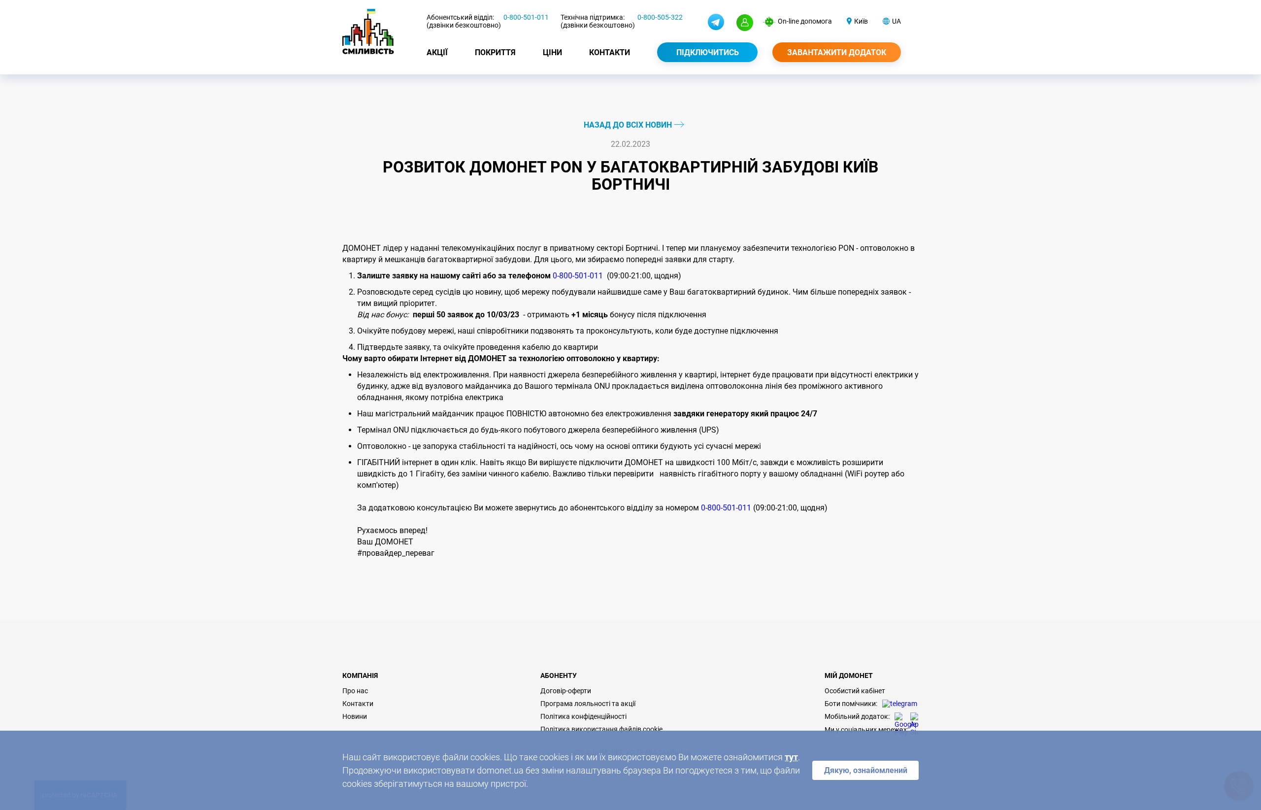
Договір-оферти (565, 691)
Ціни (552, 52)
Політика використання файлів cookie (601, 729)
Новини (354, 716)
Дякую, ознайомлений (865, 770)
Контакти (609, 52)
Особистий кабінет (855, 691)
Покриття (495, 52)
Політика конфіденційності (583, 716)
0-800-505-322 (660, 17)
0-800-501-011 (526, 17)
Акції (437, 52)
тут (791, 757)
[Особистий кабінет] (744, 22)
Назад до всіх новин (629, 125)
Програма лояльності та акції (587, 704)
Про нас (355, 691)
